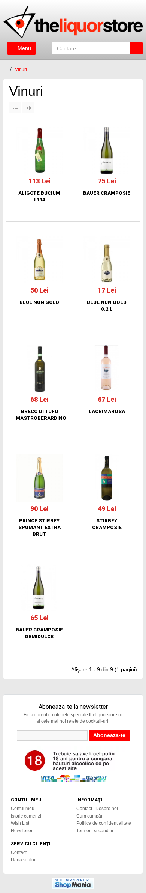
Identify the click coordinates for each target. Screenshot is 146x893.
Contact (19, 852)
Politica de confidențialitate (103, 823)
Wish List (20, 823)
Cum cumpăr (89, 816)
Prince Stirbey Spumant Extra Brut (39, 527)
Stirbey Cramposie (107, 524)
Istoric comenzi (26, 816)
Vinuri (21, 69)
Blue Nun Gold (39, 302)
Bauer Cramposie (106, 193)
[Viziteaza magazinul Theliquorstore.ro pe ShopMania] (73, 883)
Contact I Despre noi (97, 808)
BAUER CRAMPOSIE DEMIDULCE (39, 633)
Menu (23, 48)
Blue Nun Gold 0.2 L (107, 305)
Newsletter (22, 830)
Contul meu (22, 808)
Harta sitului (23, 860)
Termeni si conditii (94, 830)
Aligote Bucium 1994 (39, 196)
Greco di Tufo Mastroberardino (39, 415)
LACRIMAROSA (107, 411)
